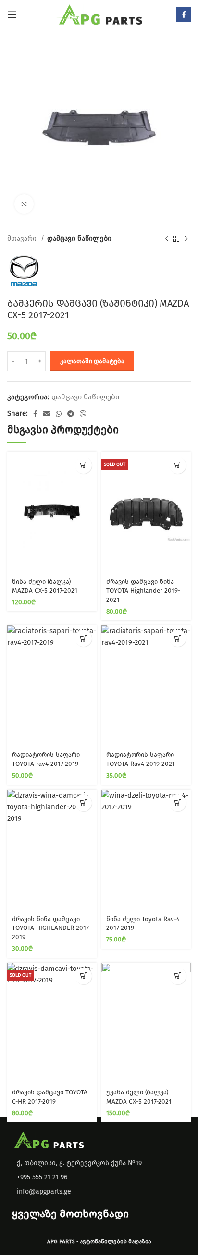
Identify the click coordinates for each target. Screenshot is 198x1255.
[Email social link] (46, 414)
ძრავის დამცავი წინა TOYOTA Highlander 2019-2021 (143, 590)
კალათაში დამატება (92, 361)
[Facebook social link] (183, 14)
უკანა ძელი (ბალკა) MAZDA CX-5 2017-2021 (139, 1096)
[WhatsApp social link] (58, 414)
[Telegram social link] (70, 414)
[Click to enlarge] (24, 204)
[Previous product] (167, 239)
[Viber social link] (83, 414)
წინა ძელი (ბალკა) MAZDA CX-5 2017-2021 (44, 586)
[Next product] (186, 239)
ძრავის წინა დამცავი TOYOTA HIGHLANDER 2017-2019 (51, 928)
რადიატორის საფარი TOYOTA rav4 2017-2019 (46, 759)
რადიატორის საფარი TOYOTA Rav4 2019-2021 (140, 759)
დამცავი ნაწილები (79, 238)
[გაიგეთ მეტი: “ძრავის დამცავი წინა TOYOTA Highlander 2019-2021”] (177, 465)
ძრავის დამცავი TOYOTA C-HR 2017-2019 (49, 1096)
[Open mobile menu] (12, 14)
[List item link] (99, 1177)
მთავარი (22, 238)
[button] (83, 465)
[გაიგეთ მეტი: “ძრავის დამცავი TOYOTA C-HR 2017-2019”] (83, 976)
